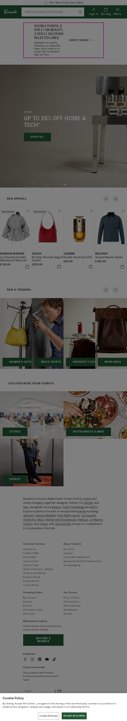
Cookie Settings (48, 716)
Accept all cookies (74, 716)
